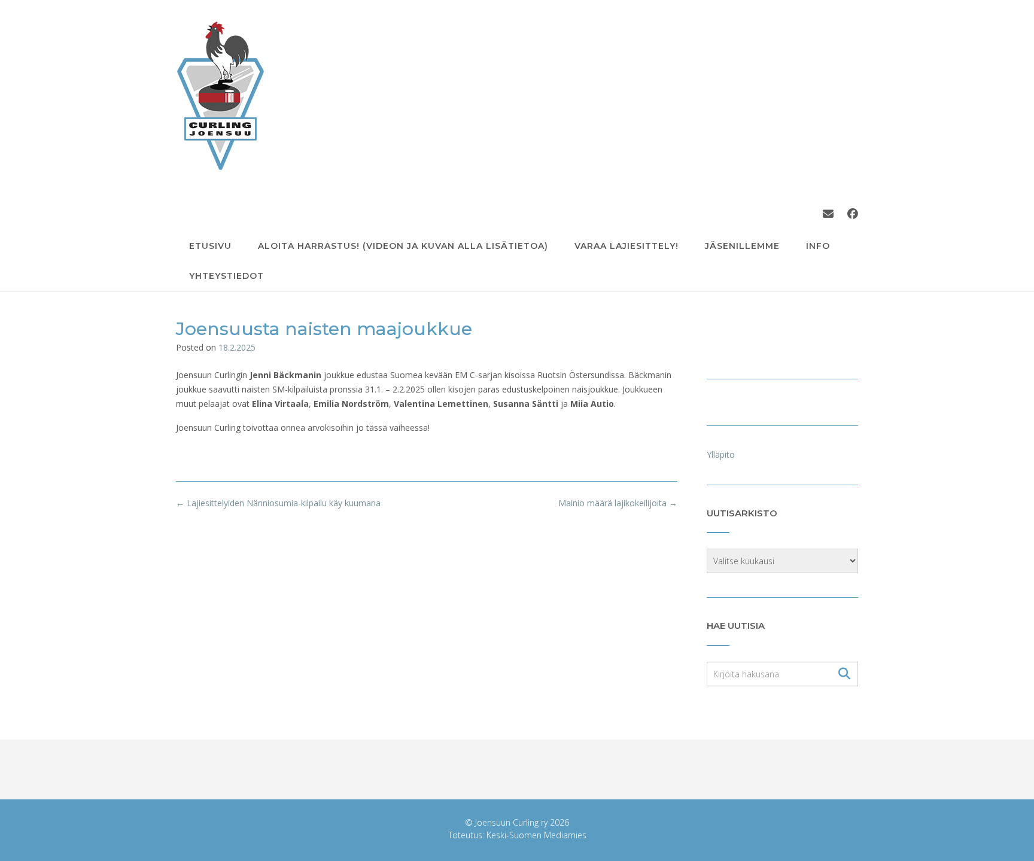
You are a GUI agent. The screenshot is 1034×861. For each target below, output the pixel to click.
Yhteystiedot (226, 275)
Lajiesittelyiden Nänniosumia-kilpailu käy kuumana (278, 503)
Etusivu (210, 246)
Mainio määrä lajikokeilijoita (617, 503)
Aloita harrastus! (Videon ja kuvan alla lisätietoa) (403, 246)
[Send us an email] (828, 213)
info (818, 246)
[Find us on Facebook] (852, 213)
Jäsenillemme (742, 246)
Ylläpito (721, 454)
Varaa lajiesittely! (626, 246)
